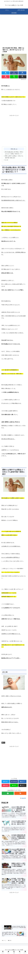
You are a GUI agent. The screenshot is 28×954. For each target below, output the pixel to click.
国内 (4, 742)
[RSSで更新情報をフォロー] (20, 793)
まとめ (6, 159)
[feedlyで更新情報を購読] (8, 793)
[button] (25, 449)
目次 (12, 149)
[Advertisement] (14, 30)
